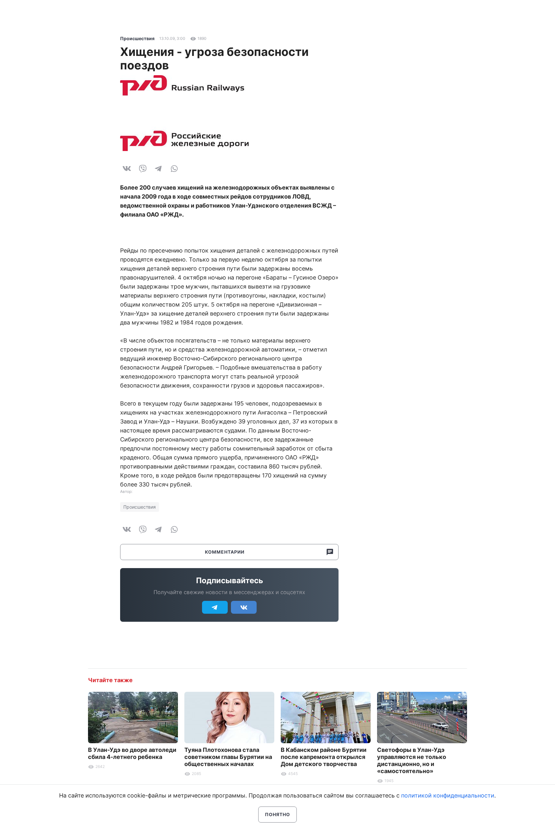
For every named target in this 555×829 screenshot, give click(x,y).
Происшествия (137, 38)
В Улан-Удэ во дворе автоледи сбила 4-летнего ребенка (132, 753)
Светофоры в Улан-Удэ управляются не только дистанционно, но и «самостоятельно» (411, 760)
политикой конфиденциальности (447, 795)
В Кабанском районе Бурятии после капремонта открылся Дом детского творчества (323, 756)
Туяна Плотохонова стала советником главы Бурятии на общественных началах (228, 756)
